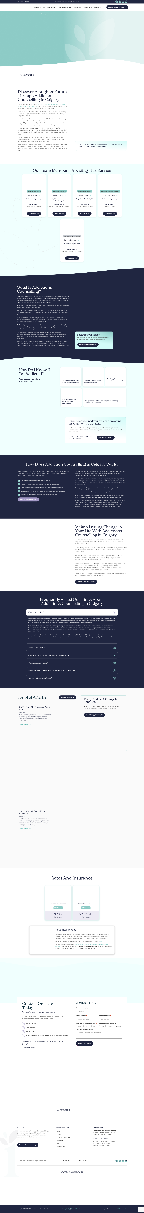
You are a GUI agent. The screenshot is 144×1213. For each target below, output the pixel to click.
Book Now (33, 213)
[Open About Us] (91, 7)
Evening (110, 1026)
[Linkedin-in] (123, 1)
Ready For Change (84, 1043)
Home (21, 13)
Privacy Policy (60, 1146)
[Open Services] (40, 7)
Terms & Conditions (76, 1209)
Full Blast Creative (122, 1209)
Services (27, 13)
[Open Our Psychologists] (55, 7)
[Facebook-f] (116, 1)
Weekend (118, 1026)
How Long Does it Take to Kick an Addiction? (33, 812)
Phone (80, 1026)
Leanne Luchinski (71, 240)
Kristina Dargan (109, 195)
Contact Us (59, 1140)
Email (93, 1026)
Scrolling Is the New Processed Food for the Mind (35, 708)
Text (87, 1026)
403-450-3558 (67, 1161)
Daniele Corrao (58, 195)
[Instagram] (120, 1)
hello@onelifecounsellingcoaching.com (33, 1161)
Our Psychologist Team (63, 1137)
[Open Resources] (81, 7)
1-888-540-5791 (82, 1161)
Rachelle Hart (33, 195)
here (100, 941)
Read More (24, 724)
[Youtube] (126, 1)
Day (103, 1026)
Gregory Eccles (84, 195)
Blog (57, 1143)
